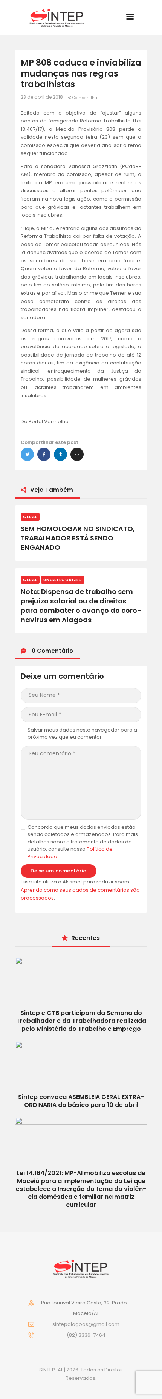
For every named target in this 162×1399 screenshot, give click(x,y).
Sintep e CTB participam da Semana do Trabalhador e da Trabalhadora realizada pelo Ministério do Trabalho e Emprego (81, 1021)
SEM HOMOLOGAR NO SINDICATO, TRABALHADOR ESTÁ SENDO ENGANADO (78, 538)
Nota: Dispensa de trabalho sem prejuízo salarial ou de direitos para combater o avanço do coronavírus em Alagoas (81, 605)
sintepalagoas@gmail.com (85, 1324)
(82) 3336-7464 (86, 1335)
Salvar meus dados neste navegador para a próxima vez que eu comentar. (82, 733)
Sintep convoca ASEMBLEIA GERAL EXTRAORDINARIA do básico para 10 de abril (81, 1101)
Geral (30, 517)
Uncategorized (62, 580)
